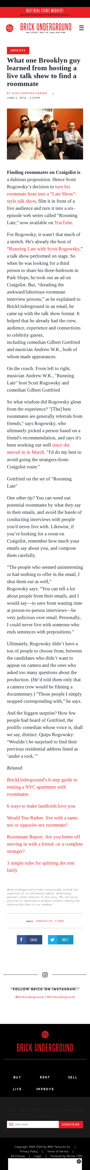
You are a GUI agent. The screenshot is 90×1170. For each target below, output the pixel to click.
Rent (45, 1077)
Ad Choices (18, 1156)
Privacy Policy (29, 1151)
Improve (18, 50)
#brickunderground (61, 997)
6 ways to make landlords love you (41, 806)
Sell (73, 1077)
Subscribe (71, 1124)
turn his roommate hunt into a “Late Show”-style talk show (42, 194)
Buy (17, 1077)
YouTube (63, 222)
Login (37, 1156)
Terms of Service (57, 1151)
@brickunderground (29, 997)
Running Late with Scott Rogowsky (44, 249)
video (59, 921)
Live (17, 1089)
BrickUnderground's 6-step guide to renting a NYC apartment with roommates (42, 787)
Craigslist (44, 921)
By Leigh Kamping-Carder (27, 93)
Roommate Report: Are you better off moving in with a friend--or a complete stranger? (45, 844)
